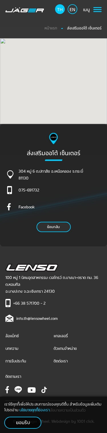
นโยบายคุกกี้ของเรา (34, 409)
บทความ (11, 348)
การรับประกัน (15, 360)
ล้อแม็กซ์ (12, 335)
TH (60, 9)
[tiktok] (44, 389)
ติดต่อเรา (61, 360)
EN (72, 9)
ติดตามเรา (13, 376)
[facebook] (7, 389)
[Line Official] (18, 389)
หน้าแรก (51, 27)
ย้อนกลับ (53, 226)
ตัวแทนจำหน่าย (65, 348)
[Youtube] (32, 389)
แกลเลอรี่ (61, 335)
